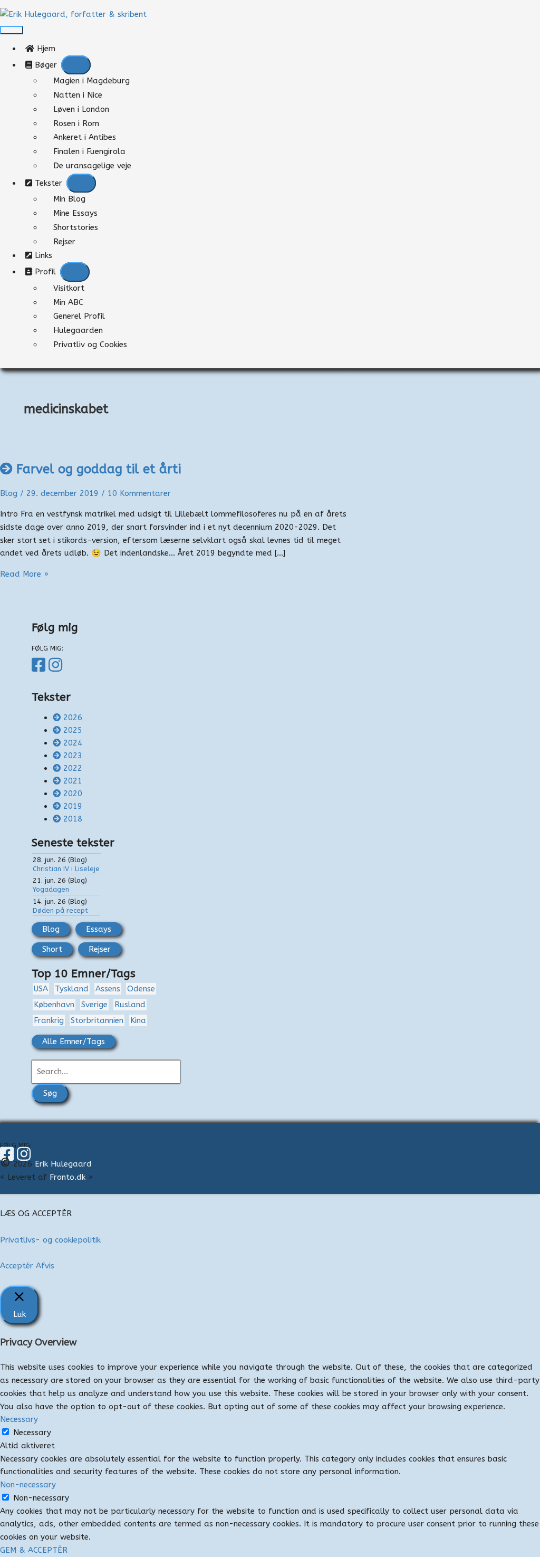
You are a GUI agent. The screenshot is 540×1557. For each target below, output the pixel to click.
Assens (107, 989)
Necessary (32, 1432)
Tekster (47, 183)
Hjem (48, 48)
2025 (72, 730)
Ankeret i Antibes (84, 137)
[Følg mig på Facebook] (40, 665)
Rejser (64, 241)
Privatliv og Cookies (90, 344)
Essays (98, 929)
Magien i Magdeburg (91, 80)
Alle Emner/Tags (73, 1041)
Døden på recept (60, 910)
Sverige (94, 1004)
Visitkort (68, 288)
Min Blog (69, 199)
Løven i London (81, 109)
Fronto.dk (67, 1177)
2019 (72, 806)
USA (41, 989)
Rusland (130, 1004)
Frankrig (49, 1020)
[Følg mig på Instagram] (57, 665)
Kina (138, 1020)
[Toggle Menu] (76, 65)
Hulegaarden (78, 330)
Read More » (24, 574)
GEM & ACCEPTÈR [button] (34, 1550)
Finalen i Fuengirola (89, 151)
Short (52, 949)
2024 (72, 743)
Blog (8, 493)
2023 (72, 755)
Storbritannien (97, 1020)
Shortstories (75, 227)
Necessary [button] (19, 1419)
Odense (141, 989)
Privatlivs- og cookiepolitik (50, 1240)
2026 (72, 717)
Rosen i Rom (76, 123)
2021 (72, 781)
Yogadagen (51, 889)
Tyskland (72, 989)
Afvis (45, 1266)
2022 (72, 768)
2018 (72, 819)
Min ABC (68, 302)
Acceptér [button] (16, 1266)
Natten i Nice (77, 95)
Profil (44, 271)
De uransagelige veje (92, 165)
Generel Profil (79, 316)
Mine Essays (75, 213)
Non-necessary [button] (28, 1484)
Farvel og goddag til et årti (98, 469)
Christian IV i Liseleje (66, 869)
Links (46, 255)
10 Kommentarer (139, 493)
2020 (72, 793)
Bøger (44, 65)
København (54, 1004)
